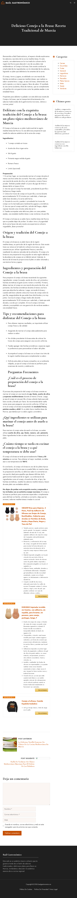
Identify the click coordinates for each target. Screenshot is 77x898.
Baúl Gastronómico (18, 2)
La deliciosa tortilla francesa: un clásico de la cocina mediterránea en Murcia (33, 744)
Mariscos (63, 76)
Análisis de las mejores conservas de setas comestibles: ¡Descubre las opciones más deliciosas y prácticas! (62, 129)
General (63, 71)
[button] (71, 3)
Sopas (62, 86)
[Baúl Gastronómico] (3, 3)
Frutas (62, 68)
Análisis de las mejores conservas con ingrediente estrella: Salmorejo (62, 145)
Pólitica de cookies (26, 889)
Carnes (62, 63)
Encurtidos (63, 66)
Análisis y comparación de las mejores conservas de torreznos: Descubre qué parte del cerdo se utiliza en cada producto (63, 113)
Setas (62, 83)
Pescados (63, 78)
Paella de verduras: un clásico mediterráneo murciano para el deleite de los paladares (19, 764)
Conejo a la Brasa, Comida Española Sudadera (32, 702)
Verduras (63, 88)
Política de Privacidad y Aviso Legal (45, 889)
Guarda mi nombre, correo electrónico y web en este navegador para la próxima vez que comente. (24, 825)
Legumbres (64, 73)
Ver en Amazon (42, 596)
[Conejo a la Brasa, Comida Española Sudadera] (12, 707)
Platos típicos (64, 81)
